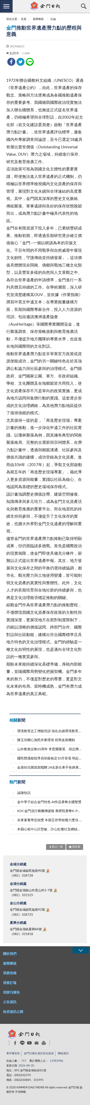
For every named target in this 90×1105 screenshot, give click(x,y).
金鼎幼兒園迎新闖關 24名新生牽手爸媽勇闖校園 (49, 767)
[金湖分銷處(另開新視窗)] (55, 890)
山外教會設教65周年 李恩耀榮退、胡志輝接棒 (49, 749)
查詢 (83, 6)
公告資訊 (10, 1002)
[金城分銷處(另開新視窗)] (48, 871)
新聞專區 (38, 19)
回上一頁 (57, 847)
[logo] (45, 6)
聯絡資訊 (63, 1053)
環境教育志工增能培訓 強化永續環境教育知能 (49, 731)
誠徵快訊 (24, 793)
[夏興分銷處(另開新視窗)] (45, 929)
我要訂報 (10, 983)
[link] (11, 62)
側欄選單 (6, 6)
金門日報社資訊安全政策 (39, 1053)
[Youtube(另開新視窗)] (29, 1042)
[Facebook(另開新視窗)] (15, 1043)
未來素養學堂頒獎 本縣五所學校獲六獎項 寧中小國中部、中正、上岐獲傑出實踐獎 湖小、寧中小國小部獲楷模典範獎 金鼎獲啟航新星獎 (49, 820)
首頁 (23, 19)
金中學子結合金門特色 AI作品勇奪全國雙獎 (49, 802)
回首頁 (76, 847)
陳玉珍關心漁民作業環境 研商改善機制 (46, 740)
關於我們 (10, 953)
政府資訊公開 (13, 1011)
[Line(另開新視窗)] (22, 1042)
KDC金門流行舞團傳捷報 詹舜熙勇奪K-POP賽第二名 (49, 811)
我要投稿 (10, 973)
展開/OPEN (80, 950)
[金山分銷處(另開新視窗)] (48, 910)
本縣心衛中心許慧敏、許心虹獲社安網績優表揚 (49, 829)
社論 (53, 19)
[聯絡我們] (36, 1042)
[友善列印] (43, 1042)
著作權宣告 (13, 1053)
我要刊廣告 (11, 992)
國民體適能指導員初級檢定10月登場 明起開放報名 (49, 758)
